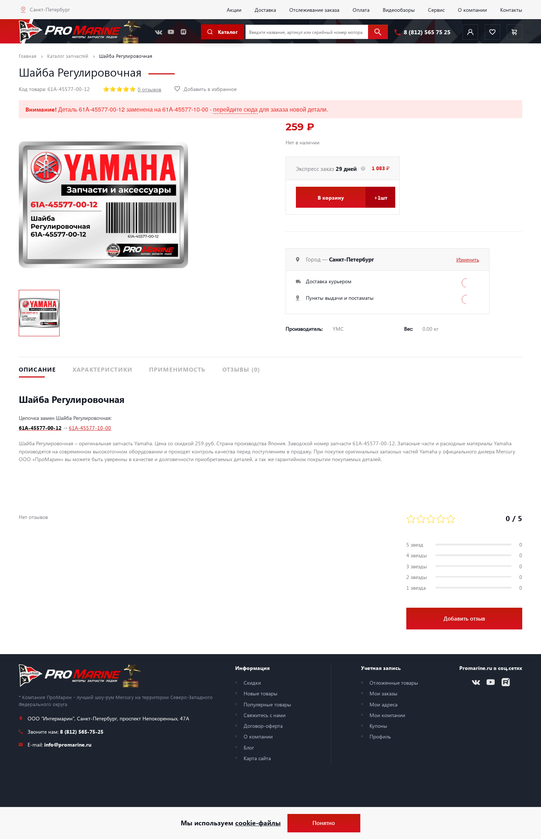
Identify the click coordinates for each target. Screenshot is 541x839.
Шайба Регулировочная (125, 56)
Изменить (467, 259)
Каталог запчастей (67, 56)
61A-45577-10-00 (90, 427)
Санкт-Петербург (50, 9)
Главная (27, 56)
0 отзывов (149, 89)
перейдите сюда (235, 109)
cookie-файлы (258, 822)
